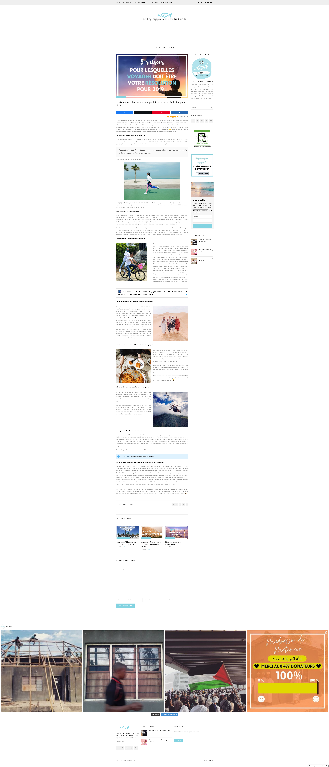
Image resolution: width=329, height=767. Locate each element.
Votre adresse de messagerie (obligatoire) (187, 732)
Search (211, 107)
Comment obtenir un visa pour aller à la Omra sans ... (205, 241)
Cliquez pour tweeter (178, 295)
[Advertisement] (164, 34)
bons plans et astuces (125, 736)
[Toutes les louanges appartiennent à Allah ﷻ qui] (287, 671)
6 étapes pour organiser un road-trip (142, 457)
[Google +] (183, 504)
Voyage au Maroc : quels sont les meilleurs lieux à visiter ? (151, 544)
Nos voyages (127, 2)
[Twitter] (173, 504)
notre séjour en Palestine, (132, 318)
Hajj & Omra (154, 2)
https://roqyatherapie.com (202, 147)
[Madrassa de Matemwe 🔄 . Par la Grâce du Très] (41, 671)
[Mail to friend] (187, 504)
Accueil (118, 2)
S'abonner (202, 226)
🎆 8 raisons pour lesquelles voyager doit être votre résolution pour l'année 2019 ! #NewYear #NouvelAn (152, 293)
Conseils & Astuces (123, 538)
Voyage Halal (168, 48)
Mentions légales (208, 760)
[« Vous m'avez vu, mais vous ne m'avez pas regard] (123, 671)
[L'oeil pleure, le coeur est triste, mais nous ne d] (205, 671)
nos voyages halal (129, 733)
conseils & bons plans (200, 209)
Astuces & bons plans (141, 2)
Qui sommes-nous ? (167, 2)
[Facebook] (176, 504)
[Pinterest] (180, 504)
